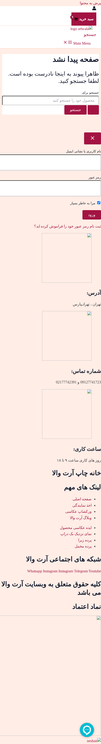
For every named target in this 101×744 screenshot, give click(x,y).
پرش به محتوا (90, 3)
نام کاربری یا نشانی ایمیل (83, 151)
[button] (90, 34)
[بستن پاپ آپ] (92, 138)
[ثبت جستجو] (93, 110)
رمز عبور (95, 177)
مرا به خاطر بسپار (83, 203)
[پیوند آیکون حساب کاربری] (94, 9)
